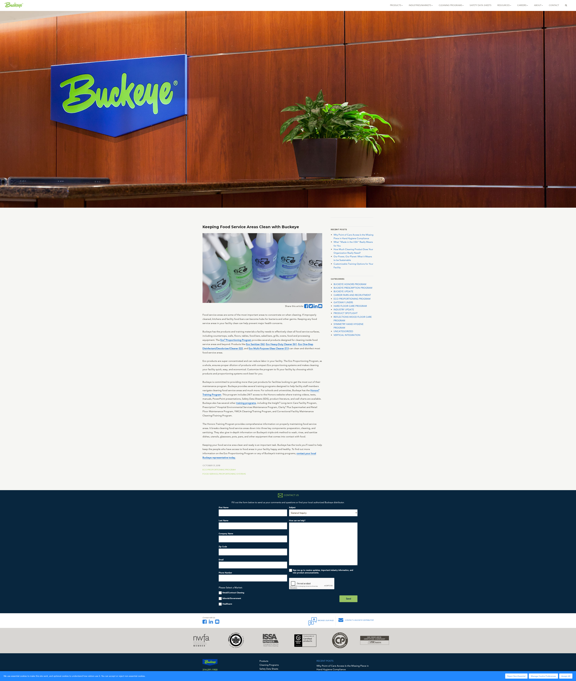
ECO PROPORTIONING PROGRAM (219, 469)
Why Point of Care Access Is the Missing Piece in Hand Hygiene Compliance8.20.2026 (342, 669)
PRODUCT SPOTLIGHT (346, 313)
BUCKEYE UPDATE (343, 291)
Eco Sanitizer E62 (255, 344)
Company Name (226, 533)
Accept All (565, 676)
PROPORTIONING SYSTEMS (232, 474)
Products (264, 661)
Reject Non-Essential (516, 676)
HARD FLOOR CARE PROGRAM (350, 306)
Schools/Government (231, 598)
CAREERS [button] (521, 5)
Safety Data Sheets (269, 668)
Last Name (223, 520)
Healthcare (227, 604)
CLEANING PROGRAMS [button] (450, 5)
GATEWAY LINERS (343, 302)
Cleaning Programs (269, 664)
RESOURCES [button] (503, 5)
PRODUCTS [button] (395, 5)
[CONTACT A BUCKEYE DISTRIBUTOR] (341, 621)
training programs (246, 403)
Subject (292, 507)
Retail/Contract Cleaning (233, 592)
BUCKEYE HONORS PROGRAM (350, 284)
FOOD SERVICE (210, 474)
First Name (223, 507)
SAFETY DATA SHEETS (480, 5)
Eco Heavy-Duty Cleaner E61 (281, 344)
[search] (566, 5)
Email (221, 559)
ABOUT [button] (537, 5)
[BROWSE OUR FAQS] (313, 621)
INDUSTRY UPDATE (344, 309)
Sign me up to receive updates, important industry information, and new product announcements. (323, 571)
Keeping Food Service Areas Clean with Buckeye (250, 227)
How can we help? (297, 520)
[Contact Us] (218, 622)
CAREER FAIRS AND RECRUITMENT (352, 295)
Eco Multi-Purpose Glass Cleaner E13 (269, 348)
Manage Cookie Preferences (543, 676)
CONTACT (554, 5)
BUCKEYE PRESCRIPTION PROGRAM (353, 287)
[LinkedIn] (211, 622)
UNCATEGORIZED (343, 331)
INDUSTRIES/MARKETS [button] (420, 5)
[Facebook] (205, 622)
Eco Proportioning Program (235, 340)
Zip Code (223, 546)
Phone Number (225, 572)
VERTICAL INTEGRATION (347, 335)
